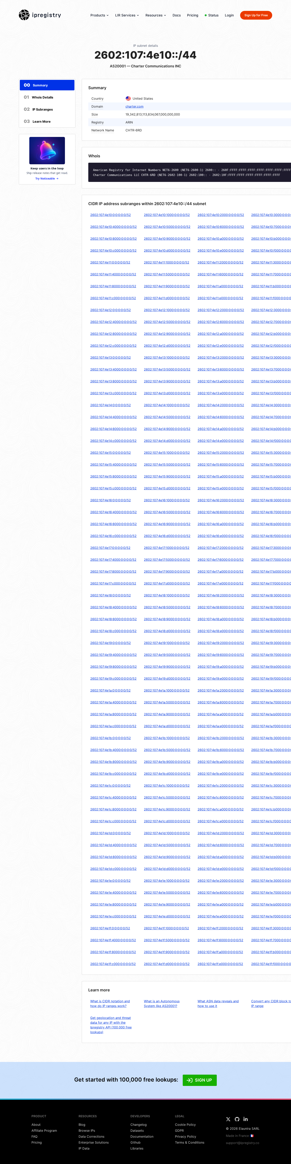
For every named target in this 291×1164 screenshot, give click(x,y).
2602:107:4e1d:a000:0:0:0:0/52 (221, 857)
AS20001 (118, 66)
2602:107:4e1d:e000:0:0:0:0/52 (221, 869)
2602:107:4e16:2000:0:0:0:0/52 (221, 500)
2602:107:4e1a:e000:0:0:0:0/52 (221, 726)
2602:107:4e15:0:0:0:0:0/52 (110, 453)
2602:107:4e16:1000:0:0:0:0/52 (167, 500)
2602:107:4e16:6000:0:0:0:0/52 (221, 512)
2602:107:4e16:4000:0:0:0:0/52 (113, 512)
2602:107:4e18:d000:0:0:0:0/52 (167, 631)
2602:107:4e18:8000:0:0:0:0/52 (113, 619)
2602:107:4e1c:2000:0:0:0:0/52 (221, 785)
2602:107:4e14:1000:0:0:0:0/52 (167, 405)
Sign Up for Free (256, 15)
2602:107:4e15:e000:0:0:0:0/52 (221, 488)
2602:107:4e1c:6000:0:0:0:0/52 (221, 797)
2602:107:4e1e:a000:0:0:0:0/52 (221, 904)
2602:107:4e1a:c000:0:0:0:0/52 (113, 726)
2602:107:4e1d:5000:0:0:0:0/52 (167, 845)
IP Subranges (38, 109)
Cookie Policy (185, 1125)
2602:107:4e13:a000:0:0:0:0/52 (221, 381)
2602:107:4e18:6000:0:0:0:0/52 (221, 607)
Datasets (137, 1130)
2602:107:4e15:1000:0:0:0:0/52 (167, 453)
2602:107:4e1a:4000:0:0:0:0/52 (113, 702)
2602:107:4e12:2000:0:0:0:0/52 (221, 310)
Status (213, 15)
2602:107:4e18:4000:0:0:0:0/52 (113, 607)
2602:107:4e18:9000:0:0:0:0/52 (167, 619)
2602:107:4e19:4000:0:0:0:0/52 (113, 655)
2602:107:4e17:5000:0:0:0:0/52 (167, 560)
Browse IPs (87, 1130)
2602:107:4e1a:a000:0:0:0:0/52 (221, 714)
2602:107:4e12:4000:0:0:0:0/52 (113, 322)
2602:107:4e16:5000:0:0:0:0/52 (167, 512)
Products (97, 15)
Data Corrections (91, 1136)
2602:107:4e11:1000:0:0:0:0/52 (166, 262)
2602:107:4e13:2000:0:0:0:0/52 (221, 357)
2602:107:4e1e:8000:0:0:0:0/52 (113, 904)
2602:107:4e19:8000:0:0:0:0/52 (113, 667)
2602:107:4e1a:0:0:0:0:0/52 (110, 690)
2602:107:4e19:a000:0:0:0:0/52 (221, 667)
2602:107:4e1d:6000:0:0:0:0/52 (221, 845)
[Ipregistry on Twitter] (229, 1120)
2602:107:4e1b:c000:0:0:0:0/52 (113, 774)
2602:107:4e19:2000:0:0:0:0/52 (221, 643)
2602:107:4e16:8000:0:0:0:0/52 (113, 524)
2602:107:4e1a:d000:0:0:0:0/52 (167, 726)
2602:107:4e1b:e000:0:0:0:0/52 (221, 774)
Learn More (37, 121)
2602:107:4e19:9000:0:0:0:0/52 (167, 667)
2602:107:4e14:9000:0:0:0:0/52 (167, 429)
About (36, 1125)
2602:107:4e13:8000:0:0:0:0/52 (113, 381)
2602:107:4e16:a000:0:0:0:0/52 (221, 524)
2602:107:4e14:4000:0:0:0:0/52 (113, 417)
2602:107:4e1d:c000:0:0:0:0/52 (113, 869)
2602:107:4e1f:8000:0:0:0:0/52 (113, 952)
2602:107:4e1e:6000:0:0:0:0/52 (221, 893)
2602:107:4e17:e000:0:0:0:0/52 (220, 583)
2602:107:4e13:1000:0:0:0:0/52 (167, 357)
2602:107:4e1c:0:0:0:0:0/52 (110, 785)
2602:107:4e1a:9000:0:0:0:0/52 (167, 714)
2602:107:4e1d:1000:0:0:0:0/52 (167, 833)
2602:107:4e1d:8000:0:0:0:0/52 (113, 857)
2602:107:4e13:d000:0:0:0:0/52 (167, 393)
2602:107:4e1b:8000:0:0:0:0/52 (113, 762)
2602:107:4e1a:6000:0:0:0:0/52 (221, 702)
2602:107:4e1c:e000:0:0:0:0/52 (221, 821)
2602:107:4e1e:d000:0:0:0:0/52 (167, 916)
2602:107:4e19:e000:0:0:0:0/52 (221, 678)
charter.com (135, 106)
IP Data (84, 1148)
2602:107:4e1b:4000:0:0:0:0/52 (113, 750)
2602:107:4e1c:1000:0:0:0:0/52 (167, 785)
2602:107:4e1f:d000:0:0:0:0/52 (167, 964)
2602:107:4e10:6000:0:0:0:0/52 (221, 227)
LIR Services (125, 15)
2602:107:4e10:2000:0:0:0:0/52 (221, 215)
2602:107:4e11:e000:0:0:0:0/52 (220, 298)
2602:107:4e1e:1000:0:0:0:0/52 (167, 881)
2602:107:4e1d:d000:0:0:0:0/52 (167, 869)
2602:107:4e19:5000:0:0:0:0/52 (167, 655)
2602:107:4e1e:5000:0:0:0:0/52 (167, 893)
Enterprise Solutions (94, 1142)
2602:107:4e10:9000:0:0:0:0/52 (167, 239)
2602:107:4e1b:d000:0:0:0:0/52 (167, 774)
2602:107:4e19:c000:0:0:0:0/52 (113, 678)
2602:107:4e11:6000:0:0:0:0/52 (220, 274)
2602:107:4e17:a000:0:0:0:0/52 (220, 571)
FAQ (34, 1136)
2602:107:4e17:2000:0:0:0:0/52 (221, 548)
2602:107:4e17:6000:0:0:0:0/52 (221, 560)
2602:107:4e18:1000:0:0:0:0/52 (167, 595)
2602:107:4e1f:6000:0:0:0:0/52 (220, 940)
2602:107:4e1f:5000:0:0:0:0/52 (167, 940)
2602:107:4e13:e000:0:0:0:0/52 (221, 393)
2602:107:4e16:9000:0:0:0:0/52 (167, 524)
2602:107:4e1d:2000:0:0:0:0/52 (221, 833)
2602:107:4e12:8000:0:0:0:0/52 (113, 334)
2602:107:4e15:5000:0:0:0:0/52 (167, 464)
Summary (36, 85)
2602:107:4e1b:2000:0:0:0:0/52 (221, 738)
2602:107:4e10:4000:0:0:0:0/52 (113, 227)
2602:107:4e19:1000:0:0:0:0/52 (167, 643)
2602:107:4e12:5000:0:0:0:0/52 (167, 322)
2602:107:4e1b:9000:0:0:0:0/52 (167, 762)
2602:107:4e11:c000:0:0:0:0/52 (113, 298)
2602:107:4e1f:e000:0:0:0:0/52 (220, 964)
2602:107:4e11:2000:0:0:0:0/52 (220, 262)
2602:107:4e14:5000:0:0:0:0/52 (167, 417)
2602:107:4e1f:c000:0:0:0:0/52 (113, 964)
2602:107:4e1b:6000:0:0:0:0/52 (221, 750)
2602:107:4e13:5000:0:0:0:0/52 (167, 369)
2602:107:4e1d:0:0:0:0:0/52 (110, 833)
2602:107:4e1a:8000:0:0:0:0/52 (113, 714)
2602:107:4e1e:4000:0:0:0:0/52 (113, 893)
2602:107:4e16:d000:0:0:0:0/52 (167, 536)
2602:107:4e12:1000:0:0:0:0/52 (167, 310)
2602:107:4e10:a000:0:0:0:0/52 (221, 239)
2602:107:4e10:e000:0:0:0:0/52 (221, 250)
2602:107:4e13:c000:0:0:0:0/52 (113, 393)
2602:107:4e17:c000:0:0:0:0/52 (113, 583)
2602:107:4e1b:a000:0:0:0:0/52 (221, 762)
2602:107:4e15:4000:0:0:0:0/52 (113, 464)
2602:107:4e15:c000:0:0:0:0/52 (113, 488)
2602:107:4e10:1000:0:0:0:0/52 (167, 215)
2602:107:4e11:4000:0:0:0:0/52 (113, 274)
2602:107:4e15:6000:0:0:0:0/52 (221, 464)
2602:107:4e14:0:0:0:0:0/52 (110, 405)
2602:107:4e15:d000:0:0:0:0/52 (167, 488)
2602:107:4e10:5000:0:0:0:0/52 (167, 227)
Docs (177, 15)
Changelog (138, 1125)
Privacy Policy (185, 1136)
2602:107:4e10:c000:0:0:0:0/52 (113, 250)
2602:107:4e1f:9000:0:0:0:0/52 (167, 952)
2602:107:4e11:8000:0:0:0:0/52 (113, 286)
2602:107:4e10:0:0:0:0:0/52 (110, 215)
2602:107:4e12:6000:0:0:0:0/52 (221, 322)
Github (135, 1142)
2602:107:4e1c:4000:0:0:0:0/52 (113, 797)
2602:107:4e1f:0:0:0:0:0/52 (110, 928)
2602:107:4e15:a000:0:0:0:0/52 (221, 476)
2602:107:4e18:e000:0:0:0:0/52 (221, 631)
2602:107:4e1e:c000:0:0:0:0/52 (113, 916)
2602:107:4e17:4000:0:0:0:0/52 (113, 560)
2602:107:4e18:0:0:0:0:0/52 (110, 595)
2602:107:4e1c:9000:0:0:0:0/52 (167, 809)
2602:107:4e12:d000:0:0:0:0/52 (167, 346)
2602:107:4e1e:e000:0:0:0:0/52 (221, 916)
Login (229, 15)
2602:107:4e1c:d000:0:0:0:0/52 (167, 821)
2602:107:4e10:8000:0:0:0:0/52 (113, 239)
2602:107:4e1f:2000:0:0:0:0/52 (220, 928)
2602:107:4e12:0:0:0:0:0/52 (110, 310)
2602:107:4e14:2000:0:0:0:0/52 (221, 405)
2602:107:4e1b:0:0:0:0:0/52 (110, 738)
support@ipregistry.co (242, 1143)
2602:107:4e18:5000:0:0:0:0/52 (167, 607)
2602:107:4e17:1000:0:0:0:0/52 (166, 548)
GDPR (179, 1130)
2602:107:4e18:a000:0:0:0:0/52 (221, 619)
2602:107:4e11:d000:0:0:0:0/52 (167, 298)
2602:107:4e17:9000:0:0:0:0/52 (167, 571)
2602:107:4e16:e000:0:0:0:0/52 (221, 536)
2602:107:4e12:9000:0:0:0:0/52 (167, 334)
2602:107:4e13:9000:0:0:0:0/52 (167, 381)
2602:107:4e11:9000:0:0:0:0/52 (167, 286)
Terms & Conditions (189, 1142)
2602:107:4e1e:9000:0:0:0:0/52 (167, 904)
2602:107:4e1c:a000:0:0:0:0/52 (221, 809)
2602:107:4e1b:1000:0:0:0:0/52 (167, 738)
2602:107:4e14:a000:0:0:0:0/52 (221, 429)
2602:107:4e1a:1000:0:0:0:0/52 (167, 690)
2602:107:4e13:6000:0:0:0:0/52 (221, 369)
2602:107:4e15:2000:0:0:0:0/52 (221, 453)
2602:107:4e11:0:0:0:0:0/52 (110, 262)
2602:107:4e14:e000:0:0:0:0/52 (221, 441)
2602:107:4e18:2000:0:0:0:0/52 (221, 595)
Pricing (192, 15)
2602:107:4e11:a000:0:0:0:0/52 (220, 286)
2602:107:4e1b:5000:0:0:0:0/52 (167, 750)
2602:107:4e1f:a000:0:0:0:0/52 (220, 952)
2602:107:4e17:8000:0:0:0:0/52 (113, 571)
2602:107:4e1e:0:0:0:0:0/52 (110, 881)
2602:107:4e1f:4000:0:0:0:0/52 (113, 940)
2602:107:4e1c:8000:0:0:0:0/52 (113, 809)
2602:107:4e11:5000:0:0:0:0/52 (167, 274)
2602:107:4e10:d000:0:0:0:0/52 (167, 250)
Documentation (141, 1136)
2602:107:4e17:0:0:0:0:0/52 (110, 548)
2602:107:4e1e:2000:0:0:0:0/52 (221, 881)
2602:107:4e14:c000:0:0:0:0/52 (113, 441)
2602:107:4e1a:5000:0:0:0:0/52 (167, 702)
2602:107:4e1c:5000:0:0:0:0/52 (167, 797)
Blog (82, 1125)
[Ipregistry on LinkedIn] (245, 1120)
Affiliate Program (44, 1130)
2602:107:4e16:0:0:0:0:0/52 (110, 500)
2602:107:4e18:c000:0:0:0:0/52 (113, 631)
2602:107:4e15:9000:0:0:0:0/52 (167, 476)
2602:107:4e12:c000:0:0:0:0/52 (113, 346)
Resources (154, 15)
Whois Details (38, 97)
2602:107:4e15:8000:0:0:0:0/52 (113, 476)
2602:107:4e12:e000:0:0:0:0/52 (221, 346)
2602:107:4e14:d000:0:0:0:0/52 (167, 441)
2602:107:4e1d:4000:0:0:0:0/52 (113, 845)
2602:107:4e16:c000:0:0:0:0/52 (113, 536)
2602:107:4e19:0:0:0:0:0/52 (110, 643)
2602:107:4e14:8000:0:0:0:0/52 (113, 429)
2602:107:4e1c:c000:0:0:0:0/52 (113, 821)
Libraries (136, 1148)
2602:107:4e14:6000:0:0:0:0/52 (221, 417)
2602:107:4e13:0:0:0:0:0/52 (110, 357)
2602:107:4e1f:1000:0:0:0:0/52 (166, 928)
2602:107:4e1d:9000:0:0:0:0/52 (167, 857)
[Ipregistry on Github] (237, 1120)
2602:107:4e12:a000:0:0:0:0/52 (221, 334)
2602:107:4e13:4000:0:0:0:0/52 (113, 369)
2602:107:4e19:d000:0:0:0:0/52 (167, 678)
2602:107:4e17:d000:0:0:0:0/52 (167, 583)
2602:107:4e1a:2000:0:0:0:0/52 (221, 690)
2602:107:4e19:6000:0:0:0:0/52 (221, 655)
